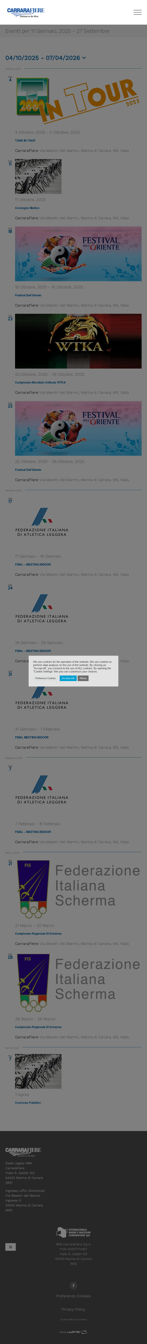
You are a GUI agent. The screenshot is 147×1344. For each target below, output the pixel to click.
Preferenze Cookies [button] (45, 678)
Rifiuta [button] (83, 678)
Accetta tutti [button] (68, 678)
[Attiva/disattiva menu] (138, 12)
